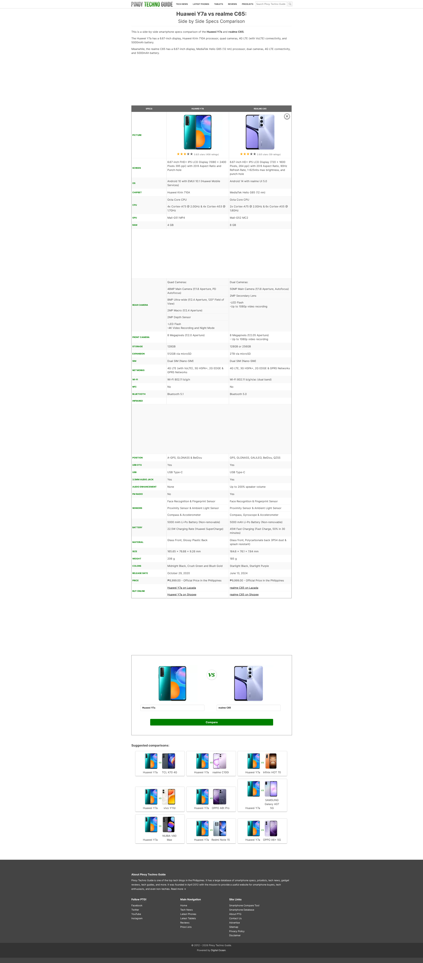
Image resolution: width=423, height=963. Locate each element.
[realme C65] (260, 149)
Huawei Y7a (198, 108)
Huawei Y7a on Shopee (181, 594)
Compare (212, 722)
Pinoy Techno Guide (153, 874)
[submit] (290, 3)
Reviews (232, 4)
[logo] (152, 4)
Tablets (218, 4)
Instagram (137, 918)
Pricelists (247, 4)
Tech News (182, 4)
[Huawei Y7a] (198, 149)
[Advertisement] (211, 81)
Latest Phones (201, 4)
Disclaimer (235, 935)
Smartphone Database (241, 909)
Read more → (178, 888)
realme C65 (260, 108)
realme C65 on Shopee (244, 594)
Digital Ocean (218, 950)
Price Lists (186, 926)
